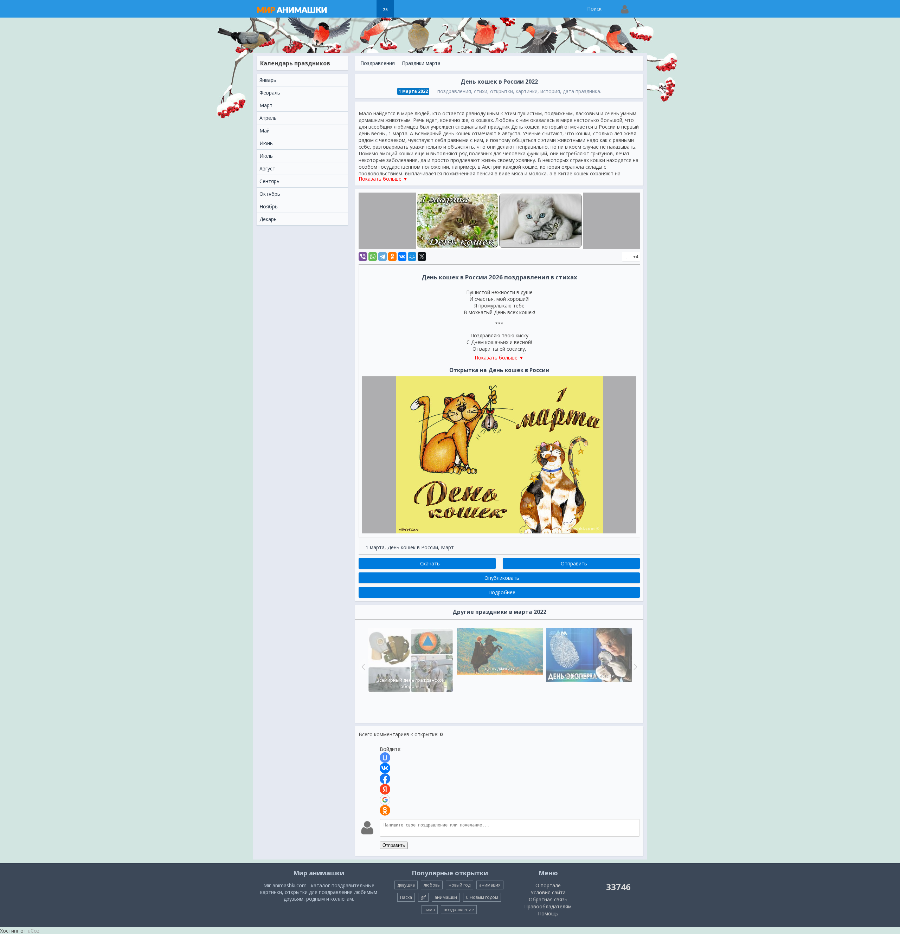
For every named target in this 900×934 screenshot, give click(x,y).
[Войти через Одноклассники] (385, 810)
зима (429, 910)
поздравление (459, 910)
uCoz (33, 930)
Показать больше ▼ (383, 178)
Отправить (393, 845)
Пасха (406, 897)
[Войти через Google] (385, 799)
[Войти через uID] (385, 757)
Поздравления (377, 63)
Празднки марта (421, 63)
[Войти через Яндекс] (385, 789)
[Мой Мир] (412, 256)
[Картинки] (367, 9)
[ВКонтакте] (402, 256)
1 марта (375, 547)
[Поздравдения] (402, 9)
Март (447, 547)
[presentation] (362, 667)
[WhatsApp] (372, 256)
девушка (406, 885)
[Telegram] (382, 256)
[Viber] (363, 256)
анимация (490, 885)
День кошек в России (412, 547)
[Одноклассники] (392, 256)
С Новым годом (482, 897)
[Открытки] (350, 9)
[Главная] (299, 9)
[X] (422, 256)
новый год (459, 885)
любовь (432, 885)
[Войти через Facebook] (385, 778)
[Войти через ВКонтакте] (385, 768)
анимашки (446, 897)
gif (423, 897)
